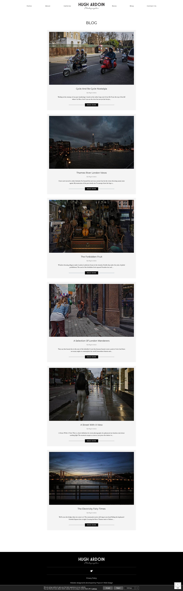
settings (94, 589)
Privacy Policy (91, 578)
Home (29, 6)
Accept (108, 588)
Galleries (67, 6)
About (47, 6)
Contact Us (151, 6)
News (114, 6)
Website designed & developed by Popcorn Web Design (91, 583)
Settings (129, 588)
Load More (91, 537)
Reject (118, 588)
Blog (132, 6)
